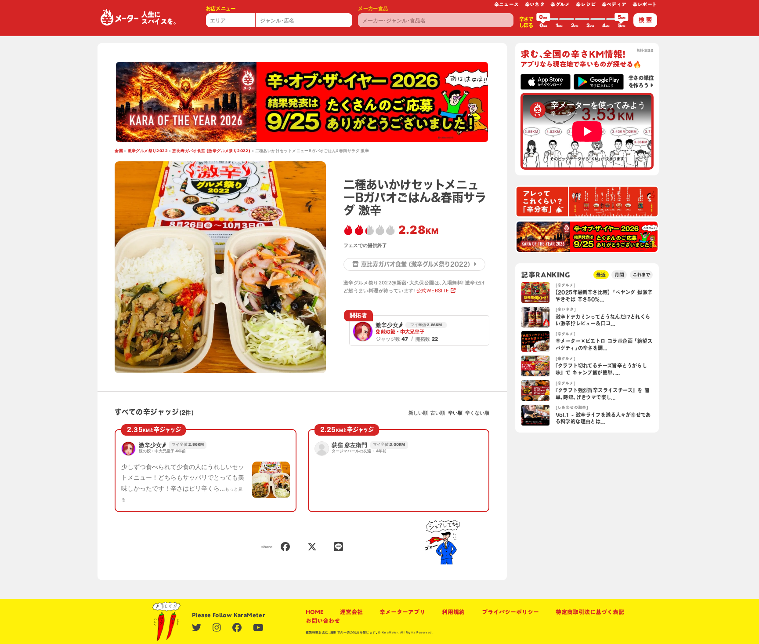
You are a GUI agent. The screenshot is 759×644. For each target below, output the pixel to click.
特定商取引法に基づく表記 (590, 612)
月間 (619, 274)
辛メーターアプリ (402, 612)
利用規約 (453, 612)
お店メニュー (221, 8)
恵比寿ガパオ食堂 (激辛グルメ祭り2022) (211, 151)
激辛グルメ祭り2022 (148, 151)
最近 (601, 274)
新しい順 (418, 413)
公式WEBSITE (432, 290)
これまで (641, 274)
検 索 (645, 20)
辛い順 (455, 413)
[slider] (543, 19)
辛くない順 (477, 413)
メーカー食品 (373, 8)
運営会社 (351, 612)
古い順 (437, 413)
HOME (314, 612)
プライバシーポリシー (510, 612)
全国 (119, 151)
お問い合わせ (323, 621)
